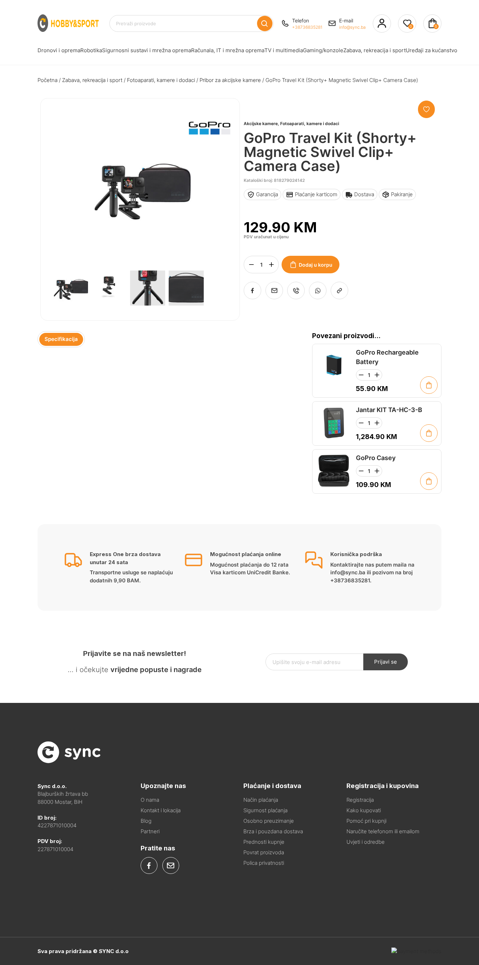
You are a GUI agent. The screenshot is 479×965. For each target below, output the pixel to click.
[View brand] (209, 153)
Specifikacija (61, 339)
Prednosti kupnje (263, 842)
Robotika (91, 50)
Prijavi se (385, 661)
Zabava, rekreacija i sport (374, 50)
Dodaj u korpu (315, 265)
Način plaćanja (260, 799)
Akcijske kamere (261, 123)
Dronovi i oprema (59, 50)
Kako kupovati (363, 810)
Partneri (150, 831)
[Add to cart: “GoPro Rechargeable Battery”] (429, 385)
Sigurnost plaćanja (265, 810)
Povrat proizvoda (263, 852)
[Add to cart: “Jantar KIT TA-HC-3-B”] (429, 433)
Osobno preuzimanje (268, 820)
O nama (150, 799)
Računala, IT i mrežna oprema (227, 50)
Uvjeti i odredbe (365, 842)
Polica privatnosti (263, 863)
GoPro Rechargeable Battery (387, 357)
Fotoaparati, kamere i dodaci (161, 80)
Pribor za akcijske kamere (230, 80)
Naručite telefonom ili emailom (382, 831)
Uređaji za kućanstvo (431, 50)
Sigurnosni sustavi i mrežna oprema (146, 50)
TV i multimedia (283, 50)
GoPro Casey (376, 457)
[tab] (61, 339)
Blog (146, 820)
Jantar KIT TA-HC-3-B (389, 409)
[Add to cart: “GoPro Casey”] (429, 481)
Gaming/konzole (323, 50)
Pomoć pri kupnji (366, 820)
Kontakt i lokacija (161, 810)
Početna (48, 80)
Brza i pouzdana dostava (273, 831)
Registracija (360, 799)
